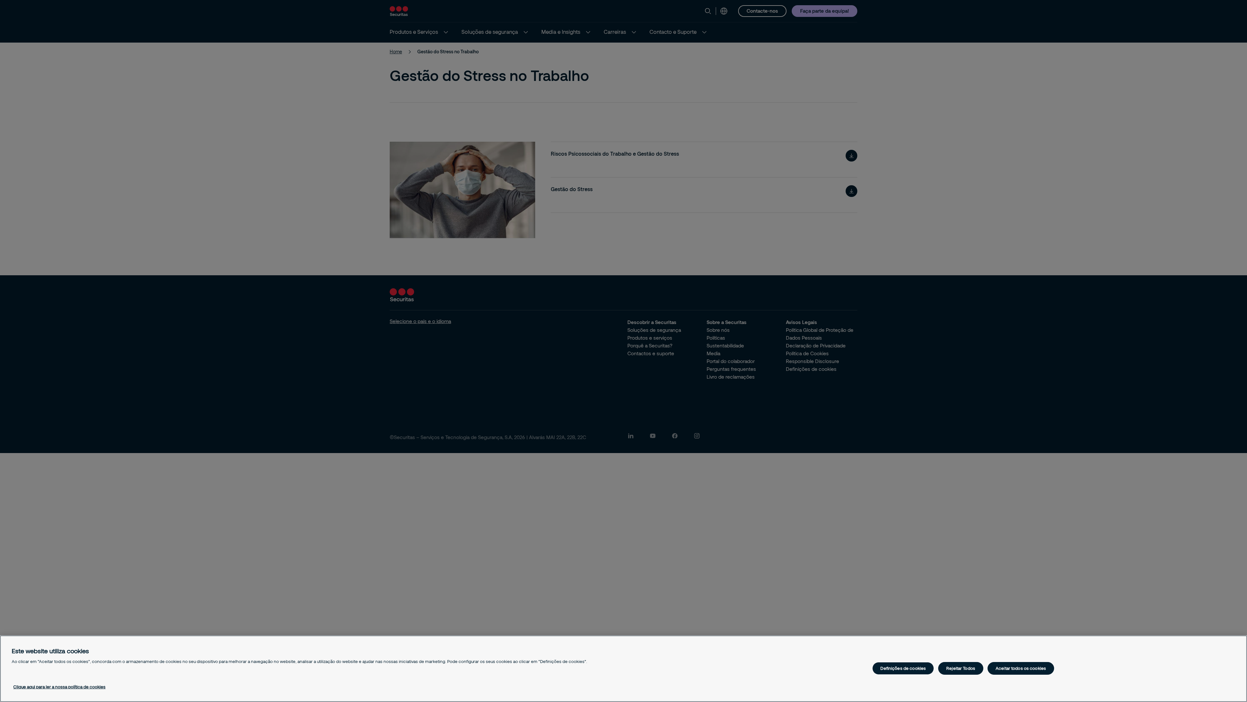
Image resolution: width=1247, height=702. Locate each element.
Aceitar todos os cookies (1021, 668)
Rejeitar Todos (960, 668)
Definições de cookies (903, 668)
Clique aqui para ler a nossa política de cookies (59, 686)
